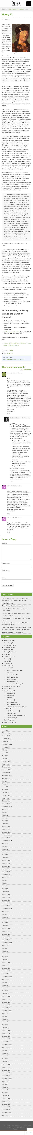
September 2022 (7, 840)
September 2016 (7, 1044)
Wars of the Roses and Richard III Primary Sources (17, 343)
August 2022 (5, 843)
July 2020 (5, 914)
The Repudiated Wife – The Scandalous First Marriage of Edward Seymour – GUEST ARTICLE (16, 599)
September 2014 (7, 1112)
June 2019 (5, 951)
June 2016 (5, 1053)
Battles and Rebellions (13, 670)
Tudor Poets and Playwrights (15, 715)
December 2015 (6, 1070)
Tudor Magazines (16, 1125)
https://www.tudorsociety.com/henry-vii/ (13, 359)
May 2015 (5, 1090)
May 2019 (5, 954)
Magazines (7, 650)
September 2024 (7, 775)
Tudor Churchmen (12, 711)
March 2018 (5, 993)
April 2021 (5, 889)
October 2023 (6, 804)
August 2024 (5, 778)
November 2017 (6, 1005)
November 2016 (6, 1039)
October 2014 (6, 1110)
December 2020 (6, 900)
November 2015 (6, 1073)
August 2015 (5, 1081)
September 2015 (7, 1078)
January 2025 (6, 764)
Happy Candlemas (7, 603)
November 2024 (6, 770)
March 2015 (5, 1095)
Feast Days (7, 643)
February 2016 (6, 1064)
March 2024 (5, 792)
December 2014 (6, 1104)
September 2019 (7, 942)
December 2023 (6, 801)
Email (6, 570)
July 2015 (5, 1084)
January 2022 (6, 863)
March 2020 (5, 925)
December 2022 (6, 832)
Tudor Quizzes (11, 1127)
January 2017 (6, 1033)
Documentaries (11, 675)
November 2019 (6, 937)
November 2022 (6, 835)
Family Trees (10, 679)
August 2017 (5, 1013)
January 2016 (6, 1067)
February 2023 (6, 826)
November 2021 (6, 869)
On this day (7, 656)
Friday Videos (8, 645)
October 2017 (6, 1008)
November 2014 (6, 1107)
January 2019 (6, 965)
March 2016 (5, 1061)
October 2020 (6, 906)
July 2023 (5, 812)
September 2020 (7, 908)
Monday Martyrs (9, 652)
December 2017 (6, 1002)
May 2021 (5, 886)
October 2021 (6, 872)
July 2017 (5, 1016)
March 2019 (5, 959)
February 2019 (6, 962)
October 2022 (6, 838)
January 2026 (6, 736)
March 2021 (5, 891)
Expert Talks (7, 640)
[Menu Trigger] (28, 3)
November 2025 (6, 739)
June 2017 (5, 1019)
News (5, 654)
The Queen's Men (12, 704)
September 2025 (7, 744)
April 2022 (5, 855)
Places (6, 659)
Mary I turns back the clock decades (12, 632)
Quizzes (6, 663)
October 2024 (6, 773)
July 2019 (5, 948)
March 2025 (5, 758)
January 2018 (6, 999)
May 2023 (5, 818)
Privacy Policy (17, 1129)
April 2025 (5, 756)
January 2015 (6, 1101)
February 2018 (6, 996)
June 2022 (5, 849)
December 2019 (6, 934)
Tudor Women (11, 718)
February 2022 (6, 860)
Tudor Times (8, 720)
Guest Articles (8, 647)
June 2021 (5, 883)
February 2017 (6, 1030)
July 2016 (5, 1050)
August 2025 (5, 747)
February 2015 (6, 1098)
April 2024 (5, 790)
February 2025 (6, 761)
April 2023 (5, 821)
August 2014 (5, 1115)
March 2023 (5, 823)
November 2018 (6, 971)
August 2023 (5, 809)
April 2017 (5, 1025)
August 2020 (5, 911)
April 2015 (5, 1093)
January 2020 (6, 931)
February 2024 (6, 795)
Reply (8, 414)
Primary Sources (11, 681)
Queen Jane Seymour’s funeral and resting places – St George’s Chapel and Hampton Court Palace (16, 628)
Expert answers (11, 677)
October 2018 (6, 974)
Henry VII (10, 353)
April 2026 (5, 730)
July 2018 (5, 982)
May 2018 (5, 988)
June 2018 (5, 985)
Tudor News (6, 1125)
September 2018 (7, 976)
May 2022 (5, 852)
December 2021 (6, 866)
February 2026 (6, 733)
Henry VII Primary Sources (11, 345)
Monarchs (9, 697)
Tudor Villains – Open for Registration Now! (14, 606)
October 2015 (6, 1076)
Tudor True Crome (9, 722)
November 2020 (6, 903)
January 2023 (6, 829)
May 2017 (5, 1022)
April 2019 (5, 957)
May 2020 (5, 920)
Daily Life (9, 672)
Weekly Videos (27, 1125)
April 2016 (5, 1059)
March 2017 (5, 1027)
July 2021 (5, 880)
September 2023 (7, 807)
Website (4, 578)
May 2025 (5, 753)
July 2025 (5, 750)
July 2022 (5, 846)
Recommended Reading (14, 684)
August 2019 (5, 945)
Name (6, 563)
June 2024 (5, 784)
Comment (4, 543)
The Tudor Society (14, 9)
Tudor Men (10, 713)
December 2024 (6, 767)
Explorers (9, 693)
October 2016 (6, 1042)
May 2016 (5, 1056)
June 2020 (5, 917)
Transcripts (7, 688)
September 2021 (7, 874)
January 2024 (6, 798)
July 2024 (5, 781)
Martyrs (9, 695)
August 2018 (5, 979)
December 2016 (6, 1036)
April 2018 (5, 991)
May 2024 (5, 787)
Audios (8, 668)
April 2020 (5, 923)
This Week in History (10, 686)
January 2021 (6, 897)
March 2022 (5, 857)
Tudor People (8, 691)
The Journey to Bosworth (12, 332)
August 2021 (5, 877)
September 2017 (7, 1010)
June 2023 (5, 815)
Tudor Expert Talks (22, 1127)
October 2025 (6, 741)
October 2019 (6, 940)
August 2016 (5, 1047)
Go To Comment (26, 370)
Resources (7, 666)
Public (22, 9)
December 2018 (6, 968)
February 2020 (6, 928)
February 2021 (6, 894)
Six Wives (9, 700)
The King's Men (11, 702)
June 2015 (5, 1087)
